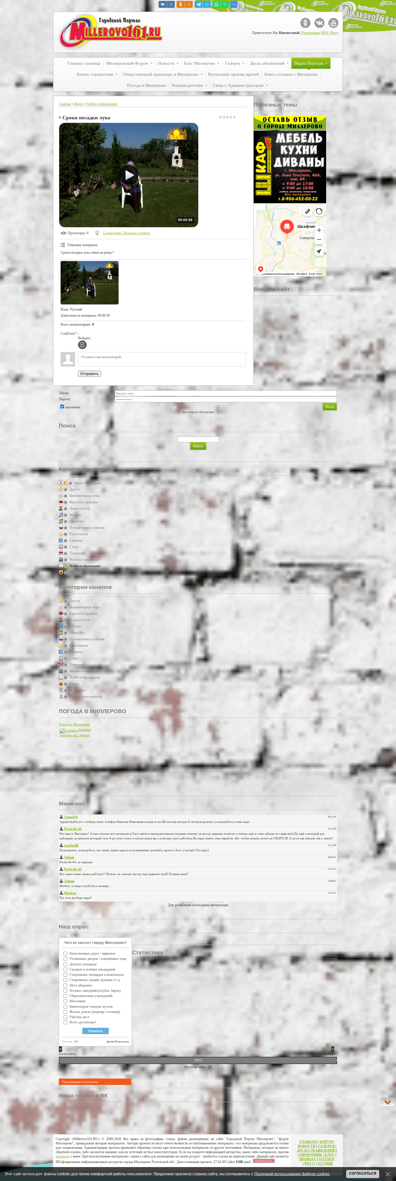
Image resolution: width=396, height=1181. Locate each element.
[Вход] (82, 344)
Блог (330, 1155)
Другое (75, 489)
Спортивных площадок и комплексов (97, 975)
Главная (65, 104)
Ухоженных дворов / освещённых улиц (98, 959)
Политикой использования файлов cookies (292, 1174)
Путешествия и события (87, 528)
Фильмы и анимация (84, 560)
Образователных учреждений (91, 996)
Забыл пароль (190, 412)
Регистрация (311, 33)
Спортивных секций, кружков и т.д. (95, 980)
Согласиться (362, 1173)
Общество (77, 521)
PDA (307, 1164)
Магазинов (78, 1001)
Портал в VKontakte (319, 23)
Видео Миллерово (88, 483)
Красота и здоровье (84, 502)
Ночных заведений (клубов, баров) (95, 991)
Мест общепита (81, 985)
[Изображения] (90, 282)
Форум (326, 1142)
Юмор (74, 572)
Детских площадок (83, 964)
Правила (307, 1159)
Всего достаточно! (83, 1022)
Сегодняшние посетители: (80, 1081)
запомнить (72, 407)
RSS (325, 33)
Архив (110, 1041)
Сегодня (324, 1164)
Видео (78, 104)
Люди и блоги (80, 508)
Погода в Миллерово (74, 724)
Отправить (89, 374)
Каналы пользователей (86, 697)
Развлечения (79, 534)
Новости (306, 1146)
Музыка (75, 515)
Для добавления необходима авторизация (198, 905)
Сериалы (76, 540)
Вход (334, 33)
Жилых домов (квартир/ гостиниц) (95, 1012)
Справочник (309, 1155)
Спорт (74, 547)
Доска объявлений (316, 1150)
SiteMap (327, 1159)
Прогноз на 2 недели (75, 735)
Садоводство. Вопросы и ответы (126, 233)
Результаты (122, 1041)
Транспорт (77, 553)
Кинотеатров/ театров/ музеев (91, 1007)
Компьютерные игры (85, 496)
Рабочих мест (79, 1017)
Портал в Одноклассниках (305, 23)
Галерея (326, 1146)
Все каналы (78, 690)
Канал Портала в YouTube (333, 23)
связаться (63, 1156)
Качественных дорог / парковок (92, 953)
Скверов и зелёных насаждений (92, 969)
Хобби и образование (102, 104)
